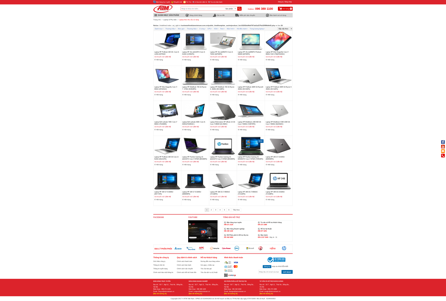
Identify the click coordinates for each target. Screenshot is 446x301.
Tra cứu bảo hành (216, 2)
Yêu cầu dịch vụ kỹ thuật (209, 272)
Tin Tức (189, 2)
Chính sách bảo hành (184, 265)
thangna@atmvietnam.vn (237, 291)
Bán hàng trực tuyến (163, 2)
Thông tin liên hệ (158, 265)
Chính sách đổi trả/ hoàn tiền (186, 272)
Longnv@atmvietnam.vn (201, 291)
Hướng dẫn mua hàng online (210, 261)
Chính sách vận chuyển (185, 269)
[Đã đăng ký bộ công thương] (276, 260)
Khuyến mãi (178, 2)
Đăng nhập (288, 2)
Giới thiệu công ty (159, 261)
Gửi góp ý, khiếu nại (207, 265)
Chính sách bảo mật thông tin (163, 272)
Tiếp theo (236, 210)
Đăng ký (281, 2)
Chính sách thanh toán (184, 261)
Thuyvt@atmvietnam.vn (166, 291)
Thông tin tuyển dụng (160, 269)
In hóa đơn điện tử (201, 2)
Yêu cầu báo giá (206, 269)
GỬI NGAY (287, 272)
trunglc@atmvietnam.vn (272, 291)
